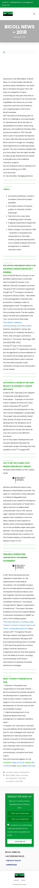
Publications (24, 772)
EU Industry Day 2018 (14, 781)
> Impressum (11, 865)
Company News (12, 772)
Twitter (23, 880)
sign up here (18, 762)
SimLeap (24, 775)
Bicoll (8, 775)
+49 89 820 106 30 (15, 2)
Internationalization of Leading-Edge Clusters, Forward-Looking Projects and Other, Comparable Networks (19, 625)
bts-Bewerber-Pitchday (16, 778)
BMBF (13, 775)
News (18, 775)
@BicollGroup (28, 766)
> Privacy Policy (13, 860)
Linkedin (16, 880)
